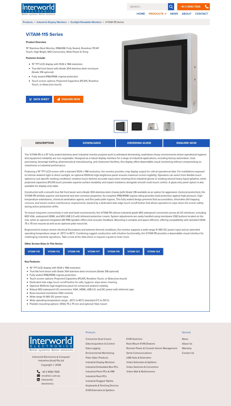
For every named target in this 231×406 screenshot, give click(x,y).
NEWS (174, 14)
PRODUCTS (156, 14)
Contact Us (188, 353)
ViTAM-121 (133, 251)
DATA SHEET (41, 99)
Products (28, 22)
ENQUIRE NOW (71, 99)
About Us (187, 343)
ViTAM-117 (94, 251)
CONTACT (201, 14)
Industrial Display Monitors (52, 22)
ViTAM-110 (34, 251)
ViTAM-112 (54, 251)
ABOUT (186, 14)
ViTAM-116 (74, 251)
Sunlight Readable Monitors (86, 22)
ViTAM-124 (153, 251)
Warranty (187, 348)
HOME (141, 14)
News (185, 339)
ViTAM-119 (113, 251)
